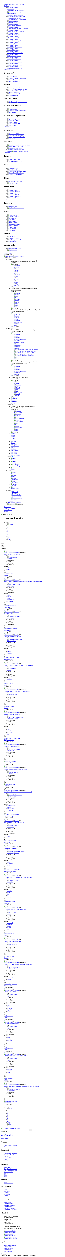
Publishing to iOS (17, 92)
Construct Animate (24, 288)
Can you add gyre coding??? (11, 1023)
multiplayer (10, 599)
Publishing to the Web (21, 89)
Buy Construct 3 (15, 206)
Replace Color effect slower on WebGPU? (15, 769)
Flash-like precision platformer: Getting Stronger (17, 691)
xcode (9, 897)
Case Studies (7, 1161)
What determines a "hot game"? (12, 714)
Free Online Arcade (9, 1208)
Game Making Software (10, 1145)
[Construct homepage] (14, 4)
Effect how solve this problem (12, 554)
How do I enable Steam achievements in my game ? (18, 792)
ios (8, 894)
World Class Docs (18, 146)
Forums (9, 456)
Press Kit (6, 1192)
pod (8, 895)
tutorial (9, 1011)
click (8, 1037)
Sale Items (14, 250)
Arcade (9, 470)
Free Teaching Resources (11, 1170)
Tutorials (13, 112)
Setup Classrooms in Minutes (22, 145)
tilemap (9, 979)
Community (7, 152)
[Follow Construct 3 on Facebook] (14, 196)
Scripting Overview (18, 79)
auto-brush (10, 978)
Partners (6, 1173)
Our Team (6, 1191)
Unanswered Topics (9, 508)
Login (10, 253)
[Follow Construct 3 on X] (11, 193)
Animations (16, 216)
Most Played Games (20, 171)
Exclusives (14, 241)
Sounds (17, 224)
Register (6, 253)
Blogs (9, 490)
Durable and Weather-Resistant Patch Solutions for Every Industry (21, 1086)
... (7, 527)
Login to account (16, 502)
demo (8, 836)
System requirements (20, 78)
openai (9, 927)
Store (5, 199)
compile (9, 891)
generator (9, 924)
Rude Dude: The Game (10, 848)
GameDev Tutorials (9, 1205)
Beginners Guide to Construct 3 (30, 349)
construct (9, 1040)
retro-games (10, 601)
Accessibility (7, 1249)
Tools (13, 230)
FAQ (13, 138)
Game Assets (7, 1202)
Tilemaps (13, 228)
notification (10, 732)
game (8, 595)
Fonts (13, 219)
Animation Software (9, 1146)
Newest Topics (18, 161)
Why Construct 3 (8, 1167)
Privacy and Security (19, 137)
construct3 (10, 923)
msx (8, 598)
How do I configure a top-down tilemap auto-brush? (18, 964)
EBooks (14, 218)
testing (9, 651)
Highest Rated (17, 240)
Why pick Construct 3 (18, 134)
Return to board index (14, 1128)
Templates (15, 225)
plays (8, 734)
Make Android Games (28, 352)
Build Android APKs (19, 91)
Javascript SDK (16, 123)
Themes (15, 227)
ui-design (9, 679)
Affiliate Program (8, 1183)
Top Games (16, 168)
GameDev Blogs (8, 1206)
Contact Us (10, 501)
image (9, 926)
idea (8, 1072)
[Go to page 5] (10, 524)
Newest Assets (18, 236)
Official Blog (18, 181)
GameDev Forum (8, 1203)
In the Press (7, 1194)
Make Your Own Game (10, 1154)
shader (9, 569)
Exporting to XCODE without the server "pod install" (18, 877)
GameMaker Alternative (10, 1153)
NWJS (16, 120)
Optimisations (19, 94)
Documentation (8, 1158)
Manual (15, 76)
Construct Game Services (27, 310)
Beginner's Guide (16, 87)
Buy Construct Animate (17, 208)
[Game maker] (14, 256)
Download (17, 119)
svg (8, 929)
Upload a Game (17, 174)
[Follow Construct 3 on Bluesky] (13, 194)
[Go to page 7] (9, 539)
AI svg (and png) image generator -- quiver (15, 909)
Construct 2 (18, 377)
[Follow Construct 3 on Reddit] (13, 190)
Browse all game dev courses (19, 102)
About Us (6, 1189)
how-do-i (9, 1008)
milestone (10, 731)
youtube (9, 1043)
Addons (14, 215)
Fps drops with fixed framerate (12, 746)
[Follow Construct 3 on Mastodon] (14, 198)
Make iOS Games (27, 354)
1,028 (8, 537)
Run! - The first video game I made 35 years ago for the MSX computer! (23, 581)
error (8, 650)
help (8, 1006)
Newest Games (15, 170)
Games (14, 221)
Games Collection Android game (13, 941)
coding (9, 1038)
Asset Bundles (17, 248)
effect (8, 567)
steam (8, 807)
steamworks (10, 808)
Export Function (8, 613)
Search (6, 511)
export (9, 892)
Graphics (14, 222)
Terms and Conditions (10, 1245)
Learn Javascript (8, 1172)
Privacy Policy (8, 1246)
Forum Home (16, 159)
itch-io (9, 596)
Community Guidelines (10, 1209)
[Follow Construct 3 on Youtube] (13, 191)
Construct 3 (23, 261)
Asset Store (10, 440)
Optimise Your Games (28, 355)
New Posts (14, 183)
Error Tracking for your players (12, 636)
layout (9, 1010)
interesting (10, 863)
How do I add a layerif (10, 991)
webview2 (10, 810)
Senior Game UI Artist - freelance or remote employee (18, 665)
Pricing (6, 1156)
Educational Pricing (16, 148)
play (8, 865)
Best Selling (16, 238)
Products (6, 6)
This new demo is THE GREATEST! (14, 822)
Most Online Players (18, 173)
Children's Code (8, 1248)
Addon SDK (16, 81)
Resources (7, 69)
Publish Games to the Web (29, 351)
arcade (9, 728)
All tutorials (14, 95)
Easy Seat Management (10, 1169)
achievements (11, 805)
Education (6, 126)
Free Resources (18, 135)
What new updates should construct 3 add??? (16, 1055)
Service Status (8, 1251)
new (8, 1073)
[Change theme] (15, 504)
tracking (9, 653)
